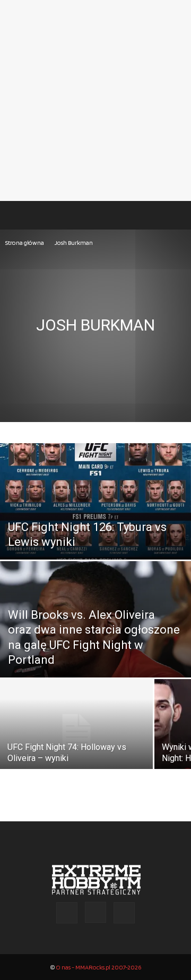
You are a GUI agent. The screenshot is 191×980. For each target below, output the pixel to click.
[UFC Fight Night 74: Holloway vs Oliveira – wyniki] (76, 731)
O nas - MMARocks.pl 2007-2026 (98, 967)
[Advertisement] (95, 100)
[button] (18, 215)
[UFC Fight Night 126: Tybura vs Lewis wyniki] (95, 525)
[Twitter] (124, 912)
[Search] (176, 215)
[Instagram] (95, 912)
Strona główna (24, 242)
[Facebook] (66, 912)
